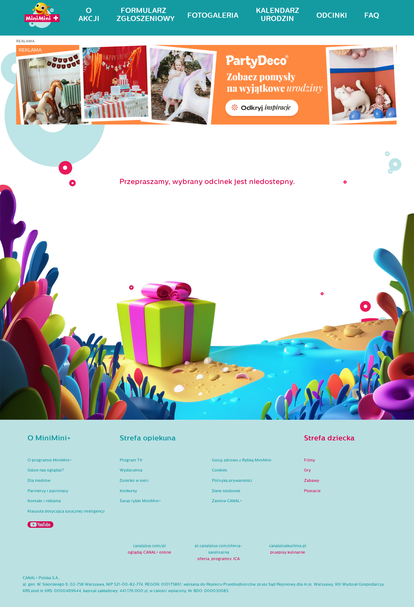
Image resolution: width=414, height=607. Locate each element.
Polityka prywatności (232, 480)
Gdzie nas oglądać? (45, 470)
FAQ (371, 15)
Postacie (312, 491)
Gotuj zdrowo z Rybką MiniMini (241, 460)
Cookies (219, 470)
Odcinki (331, 15)
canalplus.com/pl (149, 546)
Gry (307, 470)
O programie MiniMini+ (49, 460)
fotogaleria (212, 15)
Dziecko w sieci (134, 480)
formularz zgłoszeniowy (143, 14)
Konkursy (128, 491)
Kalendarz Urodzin (277, 14)
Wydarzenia (131, 470)
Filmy (309, 460)
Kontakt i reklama (44, 501)
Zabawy (311, 480)
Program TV (131, 460)
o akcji (88, 14)
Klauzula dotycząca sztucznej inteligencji (66, 511)
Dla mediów (38, 480)
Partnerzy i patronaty (47, 491)
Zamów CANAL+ (227, 501)
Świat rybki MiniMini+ (140, 501)
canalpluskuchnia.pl (287, 546)
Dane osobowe (226, 491)
